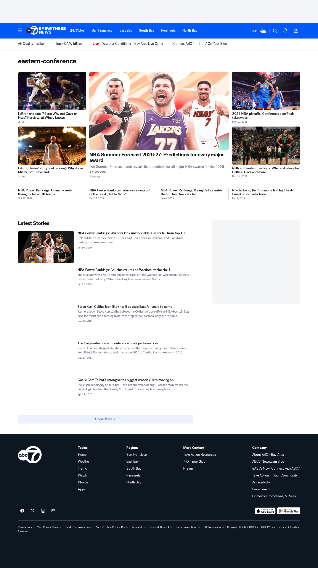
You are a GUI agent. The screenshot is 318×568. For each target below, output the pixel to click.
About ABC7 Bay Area (268, 454)
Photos (83, 482)
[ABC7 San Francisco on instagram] (43, 511)
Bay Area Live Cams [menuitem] (148, 44)
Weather (84, 461)
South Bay (146, 30)
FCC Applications (214, 527)
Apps (81, 489)
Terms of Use (139, 527)
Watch (82, 475)
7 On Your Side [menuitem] (216, 44)
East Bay (125, 30)
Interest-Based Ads (161, 527)
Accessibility (261, 482)
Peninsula (168, 30)
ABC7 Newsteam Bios (268, 461)
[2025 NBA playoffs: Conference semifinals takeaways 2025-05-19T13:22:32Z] (266, 91)
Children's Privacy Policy (79, 527)
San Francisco (102, 30)
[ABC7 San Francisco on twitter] (32, 511)
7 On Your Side (194, 461)
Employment (261, 489)
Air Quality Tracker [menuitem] (31, 44)
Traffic (82, 468)
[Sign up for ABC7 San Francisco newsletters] (53, 511)
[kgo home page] (30, 454)
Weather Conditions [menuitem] (116, 44)
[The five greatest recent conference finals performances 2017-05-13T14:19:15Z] (46, 357)
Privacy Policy (26, 527)
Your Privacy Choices (49, 527)
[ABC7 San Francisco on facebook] (22, 511)
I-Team (188, 468)
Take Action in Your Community (275, 475)
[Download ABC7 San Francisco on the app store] (265, 510)
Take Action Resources (199, 454)
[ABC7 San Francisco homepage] (46, 30)
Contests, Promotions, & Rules (274, 496)
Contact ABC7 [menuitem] (183, 44)
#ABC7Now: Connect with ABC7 (276, 468)
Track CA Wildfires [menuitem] (68, 44)
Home (82, 454)
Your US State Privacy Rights (112, 527)
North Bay (189, 30)
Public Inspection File (188, 527)
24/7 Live (77, 30)
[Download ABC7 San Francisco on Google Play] (288, 510)
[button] (20, 30)
